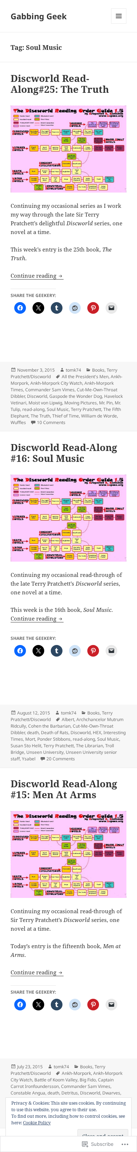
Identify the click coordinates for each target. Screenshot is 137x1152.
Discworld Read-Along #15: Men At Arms (64, 789)
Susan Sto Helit (26, 746)
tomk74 (73, 370)
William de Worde (99, 416)
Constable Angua (28, 1093)
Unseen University (45, 752)
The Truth (40, 416)
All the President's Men (85, 376)
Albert (68, 719)
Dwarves (111, 1093)
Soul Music (58, 409)
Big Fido (88, 1080)
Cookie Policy (37, 1123)
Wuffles (18, 422)
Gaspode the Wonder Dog (75, 396)
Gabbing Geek (39, 16)
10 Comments (51, 422)
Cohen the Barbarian (49, 726)
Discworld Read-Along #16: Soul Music (64, 453)
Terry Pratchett (86, 409)
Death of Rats (54, 732)
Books (98, 370)
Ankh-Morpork (76, 1073)
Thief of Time (65, 416)
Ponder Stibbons (54, 739)
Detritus (69, 1093)
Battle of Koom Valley (55, 1080)
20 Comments (60, 759)
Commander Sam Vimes (50, 390)
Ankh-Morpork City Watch (56, 383)
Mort (30, 739)
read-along (33, 409)
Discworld (37, 396)
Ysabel (28, 759)
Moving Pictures (80, 403)
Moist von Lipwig (45, 403)
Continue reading (34, 275)
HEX (97, 732)
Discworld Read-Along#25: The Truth (60, 84)
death (33, 732)
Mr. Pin (106, 403)
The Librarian (89, 746)
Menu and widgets (118, 23)
